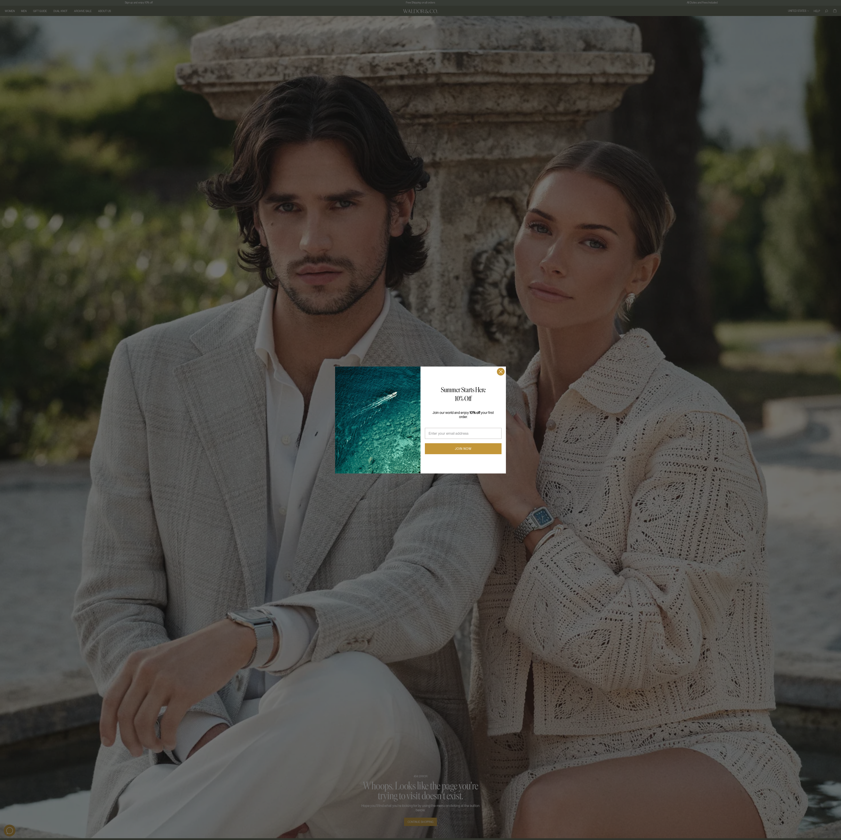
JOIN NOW (463, 448)
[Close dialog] (501, 372)
